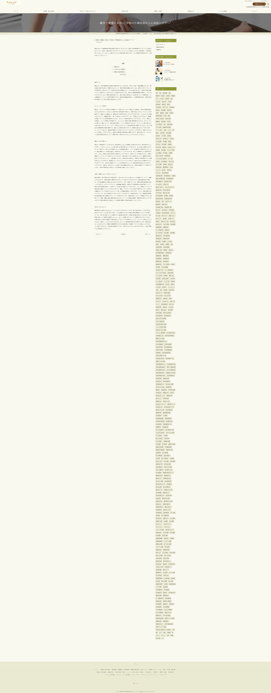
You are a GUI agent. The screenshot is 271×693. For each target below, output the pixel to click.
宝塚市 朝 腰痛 (159, 312)
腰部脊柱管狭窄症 (159, 198)
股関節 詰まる (158, 615)
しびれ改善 (163, 135)
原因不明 (167, 98)
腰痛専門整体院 (160, 47)
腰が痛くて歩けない (160, 187)
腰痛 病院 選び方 (159, 475)
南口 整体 (158, 135)
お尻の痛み (169, 170)
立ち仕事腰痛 (158, 153)
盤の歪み (157, 310)
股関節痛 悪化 (165, 621)
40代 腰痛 (158, 267)
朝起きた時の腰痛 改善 (160, 178)
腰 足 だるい (158, 552)
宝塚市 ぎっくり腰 (164, 221)
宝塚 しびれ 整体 (159, 295)
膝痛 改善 (173, 281)
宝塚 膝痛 (165, 141)
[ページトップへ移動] (135, 664)
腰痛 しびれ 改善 (166, 192)
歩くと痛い (162, 98)
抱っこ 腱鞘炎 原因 (165, 515)
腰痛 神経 (165, 564)
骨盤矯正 (169, 135)
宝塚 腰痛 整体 (159, 258)
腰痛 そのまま (158, 478)
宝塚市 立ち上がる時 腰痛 (161, 318)
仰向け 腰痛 (166, 232)
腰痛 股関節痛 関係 (166, 412)
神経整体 (163, 95)
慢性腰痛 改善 (166, 258)
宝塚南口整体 (169, 124)
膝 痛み (157, 244)
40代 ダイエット (159, 527)
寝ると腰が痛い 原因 (170, 429)
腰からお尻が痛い (159, 438)
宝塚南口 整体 (158, 167)
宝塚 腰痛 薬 (169, 484)
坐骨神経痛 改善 (159, 175)
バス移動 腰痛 (166, 578)
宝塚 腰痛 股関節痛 (159, 418)
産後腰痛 (171, 195)
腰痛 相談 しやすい (171, 404)
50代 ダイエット (167, 527)
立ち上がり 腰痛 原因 (160, 321)
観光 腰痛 (173, 578)
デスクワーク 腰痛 (159, 546)
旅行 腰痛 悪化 (159, 415)
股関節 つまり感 (168, 612)
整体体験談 (172, 107)
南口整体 (157, 110)
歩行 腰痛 (165, 435)
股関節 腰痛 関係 (168, 418)
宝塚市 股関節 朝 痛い (160, 372)
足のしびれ (158, 172)
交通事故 (169, 632)
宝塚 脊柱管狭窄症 (165, 212)
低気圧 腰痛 (158, 535)
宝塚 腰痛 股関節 (168, 447)
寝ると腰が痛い (159, 575)
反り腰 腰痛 (158, 444)
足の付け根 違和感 (166, 615)
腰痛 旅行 (165, 592)
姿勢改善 (163, 104)
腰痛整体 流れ (158, 401)
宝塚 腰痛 (158, 150)
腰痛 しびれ (171, 275)
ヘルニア (157, 304)
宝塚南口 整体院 (165, 278)
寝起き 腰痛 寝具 (159, 181)
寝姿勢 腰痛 (172, 232)
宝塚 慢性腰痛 (158, 492)
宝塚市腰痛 (163, 110)
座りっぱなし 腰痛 (167, 544)
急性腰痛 (157, 161)
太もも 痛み (169, 241)
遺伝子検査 (158, 638)
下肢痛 (165, 130)
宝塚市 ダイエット (167, 524)
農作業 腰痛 (173, 224)
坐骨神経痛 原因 (159, 207)
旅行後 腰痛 (171, 521)
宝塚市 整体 (162, 133)
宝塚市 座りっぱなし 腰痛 (161, 330)
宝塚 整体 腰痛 (159, 247)
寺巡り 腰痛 (170, 581)
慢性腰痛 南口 (158, 298)
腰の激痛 (165, 218)
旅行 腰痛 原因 (159, 424)
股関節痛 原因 (158, 601)
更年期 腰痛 (158, 352)
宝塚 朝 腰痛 (172, 461)
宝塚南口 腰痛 (170, 272)
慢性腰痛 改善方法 (159, 507)
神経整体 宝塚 (158, 549)
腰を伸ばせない (159, 224)
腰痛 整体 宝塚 (159, 190)
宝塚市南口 (165, 298)
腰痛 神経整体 (165, 255)
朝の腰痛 (166, 195)
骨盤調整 (167, 244)
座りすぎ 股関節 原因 (171, 369)
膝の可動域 (164, 144)
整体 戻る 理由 (166, 558)
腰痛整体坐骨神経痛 (167, 127)
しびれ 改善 (172, 278)
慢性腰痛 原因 (164, 389)
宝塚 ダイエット (159, 524)
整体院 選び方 (163, 310)
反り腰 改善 (164, 444)
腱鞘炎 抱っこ (166, 518)
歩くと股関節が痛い (160, 598)
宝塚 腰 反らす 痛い (169, 469)
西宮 (160, 93)
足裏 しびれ (172, 301)
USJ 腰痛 (165, 584)
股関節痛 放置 (158, 621)
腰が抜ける (170, 164)
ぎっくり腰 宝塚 (166, 264)
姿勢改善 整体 (158, 307)
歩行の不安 (158, 144)
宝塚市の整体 (168, 118)
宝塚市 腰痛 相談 (169, 409)
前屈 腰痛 (172, 458)
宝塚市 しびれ (158, 138)
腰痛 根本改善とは (166, 504)
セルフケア (158, 170)
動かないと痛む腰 (159, 155)
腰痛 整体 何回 (166, 378)
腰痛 (164, 632)
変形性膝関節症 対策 (160, 284)
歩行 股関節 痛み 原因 (171, 364)
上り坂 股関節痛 (166, 606)
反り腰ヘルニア (171, 218)
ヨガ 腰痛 (165, 415)
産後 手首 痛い (159, 518)
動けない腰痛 (166, 224)
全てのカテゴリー (160, 44)
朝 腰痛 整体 (158, 427)
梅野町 (157, 133)
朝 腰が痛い (167, 230)
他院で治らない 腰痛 (160, 387)
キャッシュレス (171, 287)
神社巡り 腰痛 (164, 581)
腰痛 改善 (164, 147)
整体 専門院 (170, 310)
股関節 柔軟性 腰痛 (159, 618)
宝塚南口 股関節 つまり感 (161, 355)
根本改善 (162, 244)
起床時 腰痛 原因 (169, 178)
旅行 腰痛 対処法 (172, 592)
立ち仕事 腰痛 (158, 141)
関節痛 (169, 141)
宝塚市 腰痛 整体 (167, 315)
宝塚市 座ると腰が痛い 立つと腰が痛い (163, 629)
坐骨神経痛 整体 (167, 175)
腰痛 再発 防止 (159, 264)
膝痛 (169, 115)
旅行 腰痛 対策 (159, 592)
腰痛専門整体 (165, 167)
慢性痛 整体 (158, 498)
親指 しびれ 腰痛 (159, 555)
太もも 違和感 (165, 552)
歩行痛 (171, 167)
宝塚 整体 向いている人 (160, 395)
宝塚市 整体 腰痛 (171, 389)
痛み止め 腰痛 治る (166, 487)
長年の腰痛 (163, 150)
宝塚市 (157, 113)
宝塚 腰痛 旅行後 (169, 421)
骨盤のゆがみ (164, 204)
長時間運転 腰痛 (172, 584)
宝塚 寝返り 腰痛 (167, 464)
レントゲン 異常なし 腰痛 (161, 327)
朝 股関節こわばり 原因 (170, 372)
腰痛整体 (165, 250)
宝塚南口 (171, 113)
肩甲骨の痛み (171, 290)
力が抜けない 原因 (159, 566)
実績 (161, 290)
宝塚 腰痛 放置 (168, 387)
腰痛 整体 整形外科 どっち (168, 472)
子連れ (157, 290)
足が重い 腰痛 (172, 552)
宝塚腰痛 (164, 241)
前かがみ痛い (172, 221)
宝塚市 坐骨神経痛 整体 (169, 335)
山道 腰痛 (166, 521)
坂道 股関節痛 (158, 606)
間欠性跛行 (158, 201)
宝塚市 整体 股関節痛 (160, 421)
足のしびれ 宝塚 (167, 295)
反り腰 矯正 (158, 278)
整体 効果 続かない (167, 561)
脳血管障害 (165, 93)
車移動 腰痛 (165, 586)
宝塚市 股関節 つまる (170, 358)
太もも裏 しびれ (165, 301)
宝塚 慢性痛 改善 (168, 481)
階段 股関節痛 (168, 598)
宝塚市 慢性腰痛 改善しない (161, 341)
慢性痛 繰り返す (159, 501)
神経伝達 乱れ (158, 564)
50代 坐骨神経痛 (164, 267)
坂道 (171, 98)
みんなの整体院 (159, 124)
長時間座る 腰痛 (167, 441)
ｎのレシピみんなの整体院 (161, 158)
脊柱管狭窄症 (171, 210)
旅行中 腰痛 (172, 518)
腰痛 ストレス (165, 569)
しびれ (169, 130)
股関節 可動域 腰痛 (159, 447)
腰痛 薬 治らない (159, 489)
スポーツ (157, 635)
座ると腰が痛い (159, 441)
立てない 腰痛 (158, 164)
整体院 (170, 298)
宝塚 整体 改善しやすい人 (169, 407)
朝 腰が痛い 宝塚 (159, 464)
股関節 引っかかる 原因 (160, 361)
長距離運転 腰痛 (159, 541)
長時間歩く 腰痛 (159, 521)
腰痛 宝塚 (165, 307)
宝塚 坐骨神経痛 (165, 172)
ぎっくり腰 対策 (159, 275)
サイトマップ (163, 674)
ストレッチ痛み (159, 130)
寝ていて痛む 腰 (159, 232)
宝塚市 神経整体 (166, 247)
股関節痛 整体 (158, 412)
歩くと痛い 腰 (158, 184)
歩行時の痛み (158, 107)
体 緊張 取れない (168, 566)
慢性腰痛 (173, 95)
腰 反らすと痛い (159, 461)
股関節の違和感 (159, 115)
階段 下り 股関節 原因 (171, 367)
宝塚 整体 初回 (166, 398)
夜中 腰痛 (158, 458)
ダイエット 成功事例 (160, 529)
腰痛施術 (158, 49)
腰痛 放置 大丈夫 (167, 475)
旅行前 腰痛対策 (159, 589)
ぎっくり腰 (170, 158)
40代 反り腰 (158, 147)
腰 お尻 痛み (167, 438)
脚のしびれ (158, 210)
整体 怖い (172, 392)
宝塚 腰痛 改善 (168, 252)
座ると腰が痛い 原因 (171, 332)
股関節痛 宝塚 (165, 595)
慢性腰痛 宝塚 (158, 238)
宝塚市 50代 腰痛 (159, 349)
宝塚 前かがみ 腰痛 (167, 467)
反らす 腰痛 (166, 461)
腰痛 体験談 (158, 241)
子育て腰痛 (165, 153)
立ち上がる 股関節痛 (168, 609)
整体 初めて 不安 (166, 401)
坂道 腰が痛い (158, 532)
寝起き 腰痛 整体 (159, 315)
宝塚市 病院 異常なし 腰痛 (161, 324)
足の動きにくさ (159, 292)
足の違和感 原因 (171, 564)
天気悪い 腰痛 (165, 535)
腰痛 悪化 (158, 389)
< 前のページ (98, 234)
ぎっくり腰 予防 (159, 281)
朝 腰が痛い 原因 (169, 449)
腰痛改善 (157, 121)
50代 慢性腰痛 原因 (168, 349)
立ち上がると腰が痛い (160, 432)
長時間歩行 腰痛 (159, 584)
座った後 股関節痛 (159, 612)
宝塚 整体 (172, 138)
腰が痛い (157, 221)
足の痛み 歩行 (165, 184)
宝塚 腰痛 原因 (165, 427)
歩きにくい (173, 212)
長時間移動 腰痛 (159, 578)
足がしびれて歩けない (169, 187)
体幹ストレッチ (168, 201)
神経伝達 (172, 284)
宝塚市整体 (158, 104)
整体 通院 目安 (159, 381)
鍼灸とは (116, 67)
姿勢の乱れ (171, 250)
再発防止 (173, 264)
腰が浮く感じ (166, 575)
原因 (157, 93)
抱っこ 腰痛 (173, 512)
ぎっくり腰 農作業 (159, 230)
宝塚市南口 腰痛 (167, 292)
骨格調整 (169, 144)
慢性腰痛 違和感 (166, 549)
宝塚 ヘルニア (158, 218)
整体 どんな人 (158, 398)
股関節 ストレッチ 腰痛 (169, 618)
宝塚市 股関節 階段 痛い (160, 367)
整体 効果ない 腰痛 (169, 384)
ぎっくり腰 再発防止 (169, 270)
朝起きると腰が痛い (167, 312)
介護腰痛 (170, 153)
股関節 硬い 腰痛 (171, 444)
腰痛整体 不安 (166, 392)
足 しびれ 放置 (172, 572)
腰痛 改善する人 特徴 (168, 501)
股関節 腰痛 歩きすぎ (167, 424)
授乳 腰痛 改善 (159, 512)
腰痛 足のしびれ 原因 (160, 338)
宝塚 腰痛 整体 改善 (167, 478)
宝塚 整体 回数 (159, 378)
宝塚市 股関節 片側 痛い (160, 375)
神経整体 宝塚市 (166, 238)
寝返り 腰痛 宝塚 (159, 467)
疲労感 (168, 104)
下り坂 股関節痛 (159, 609)
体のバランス (165, 107)
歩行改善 (167, 284)
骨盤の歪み (169, 110)
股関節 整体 (171, 604)
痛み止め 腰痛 (158, 487)
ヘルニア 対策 (166, 281)
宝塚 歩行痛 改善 (166, 190)
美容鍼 (172, 635)
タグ (163, 638)
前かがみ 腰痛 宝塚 (159, 469)
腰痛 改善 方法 (159, 235)
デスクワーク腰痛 (170, 150)
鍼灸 (157, 632)
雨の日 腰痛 (172, 532)
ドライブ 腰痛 (158, 586)
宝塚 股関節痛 (158, 604)
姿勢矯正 (165, 275)
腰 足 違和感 (167, 546)
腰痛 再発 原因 (159, 561)
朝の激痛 (165, 164)
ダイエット (163, 635)
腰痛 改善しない (166, 492)
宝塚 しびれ (171, 304)
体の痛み (169, 101)
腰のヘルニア (164, 215)
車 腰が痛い (166, 538)
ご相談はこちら (258, 4)
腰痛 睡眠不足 (158, 572)
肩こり (160, 632)
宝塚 (173, 629)
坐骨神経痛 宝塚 (164, 304)
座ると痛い (164, 101)
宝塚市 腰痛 (168, 133)
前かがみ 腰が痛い (164, 458)
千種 (173, 130)
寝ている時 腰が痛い (160, 429)
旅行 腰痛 (158, 581)
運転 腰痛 (172, 538)
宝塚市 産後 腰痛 (168, 344)
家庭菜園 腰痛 (158, 227)
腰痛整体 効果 (169, 395)
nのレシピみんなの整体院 (161, 272)
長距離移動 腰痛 (159, 538)
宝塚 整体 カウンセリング (161, 404)
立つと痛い (158, 101)
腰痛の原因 (158, 204)
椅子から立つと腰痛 (170, 432)
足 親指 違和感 (159, 558)
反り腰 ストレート (171, 147)
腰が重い (163, 170)
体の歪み (169, 121)
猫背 (163, 201)
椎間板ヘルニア (172, 215)
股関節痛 (162, 113)
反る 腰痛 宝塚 (159, 472)
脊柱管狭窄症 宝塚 (168, 198)
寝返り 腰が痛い (167, 455)
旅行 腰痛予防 (166, 589)
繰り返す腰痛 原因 (159, 344)
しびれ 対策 (158, 287)
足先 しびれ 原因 (167, 555)
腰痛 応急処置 (158, 595)
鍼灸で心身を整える (119, 72)
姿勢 (168, 635)
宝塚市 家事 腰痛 (159, 347)
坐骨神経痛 (163, 121)
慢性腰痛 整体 (158, 255)
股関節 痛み (165, 604)
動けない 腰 (171, 161)
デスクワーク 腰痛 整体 (160, 332)
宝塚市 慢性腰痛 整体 (169, 624)
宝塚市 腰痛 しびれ (159, 335)
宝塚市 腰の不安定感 (160, 358)
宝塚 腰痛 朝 (158, 452)
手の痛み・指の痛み (160, 118)
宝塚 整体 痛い (159, 392)
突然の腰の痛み (164, 161)
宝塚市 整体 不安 (159, 407)
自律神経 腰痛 (158, 569)
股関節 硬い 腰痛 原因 (160, 449)
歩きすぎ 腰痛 (165, 532)
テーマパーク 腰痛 (167, 541)
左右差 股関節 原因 (170, 375)
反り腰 (165, 115)
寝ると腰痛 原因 (159, 455)
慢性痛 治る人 (158, 504)
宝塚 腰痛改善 (167, 155)
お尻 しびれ (158, 301)
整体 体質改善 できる (160, 495)
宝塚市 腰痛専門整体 (160, 252)
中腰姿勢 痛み (165, 227)
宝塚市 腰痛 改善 (166, 381)
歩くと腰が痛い (159, 435)
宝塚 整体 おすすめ (159, 270)
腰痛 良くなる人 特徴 (160, 409)
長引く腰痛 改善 (166, 235)
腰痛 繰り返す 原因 (166, 498)
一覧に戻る (123, 234)
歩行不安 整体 (158, 192)
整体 (170, 93)
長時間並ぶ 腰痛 (159, 544)
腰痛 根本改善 (158, 261)
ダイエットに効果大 (119, 69)
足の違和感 (165, 572)
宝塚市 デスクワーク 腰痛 (161, 626)
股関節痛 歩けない (159, 624)
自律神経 (168, 95)
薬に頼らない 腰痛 (159, 481)
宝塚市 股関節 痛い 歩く (160, 364)
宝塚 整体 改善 (168, 495)
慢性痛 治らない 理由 (168, 489)
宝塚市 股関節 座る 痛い (160, 369)
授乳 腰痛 (158, 515)
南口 (164, 124)
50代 (157, 98)
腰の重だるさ (165, 138)
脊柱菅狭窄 (158, 212)
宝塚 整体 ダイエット (170, 529)
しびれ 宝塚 (170, 307)
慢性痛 (166, 113)
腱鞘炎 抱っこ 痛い (167, 509)
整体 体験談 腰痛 (159, 195)
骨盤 (171, 244)
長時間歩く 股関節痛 (167, 601)
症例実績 (165, 290)
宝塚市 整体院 (165, 261)
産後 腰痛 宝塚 (159, 509)
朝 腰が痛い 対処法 (167, 181)
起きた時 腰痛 (165, 452)
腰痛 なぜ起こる (168, 507)
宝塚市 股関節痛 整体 (166, 352)
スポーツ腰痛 (158, 127)
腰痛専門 (157, 95)
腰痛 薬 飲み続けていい (160, 484)
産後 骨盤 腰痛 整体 (168, 347)
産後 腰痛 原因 (166, 512)
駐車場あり (164, 287)
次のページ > (148, 234)
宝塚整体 (173, 175)
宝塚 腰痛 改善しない (160, 384)
